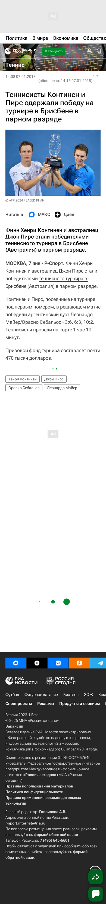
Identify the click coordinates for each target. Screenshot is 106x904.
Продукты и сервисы (79, 703)
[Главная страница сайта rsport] (32, 51)
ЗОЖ (88, 694)
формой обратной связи (56, 834)
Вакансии (14, 726)
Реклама (45, 703)
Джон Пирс (71, 271)
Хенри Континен (22, 379)
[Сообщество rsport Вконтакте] (58, 663)
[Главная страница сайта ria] (6, 51)
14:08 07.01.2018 (20, 76)
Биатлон (71, 694)
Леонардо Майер (62, 388)
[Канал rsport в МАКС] (15, 663)
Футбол (12, 694)
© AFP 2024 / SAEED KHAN (24, 200)
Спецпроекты (18, 703)
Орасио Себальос (23, 388)
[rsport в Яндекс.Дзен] (37, 663)
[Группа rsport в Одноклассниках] (79, 663)
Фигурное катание (41, 694)
